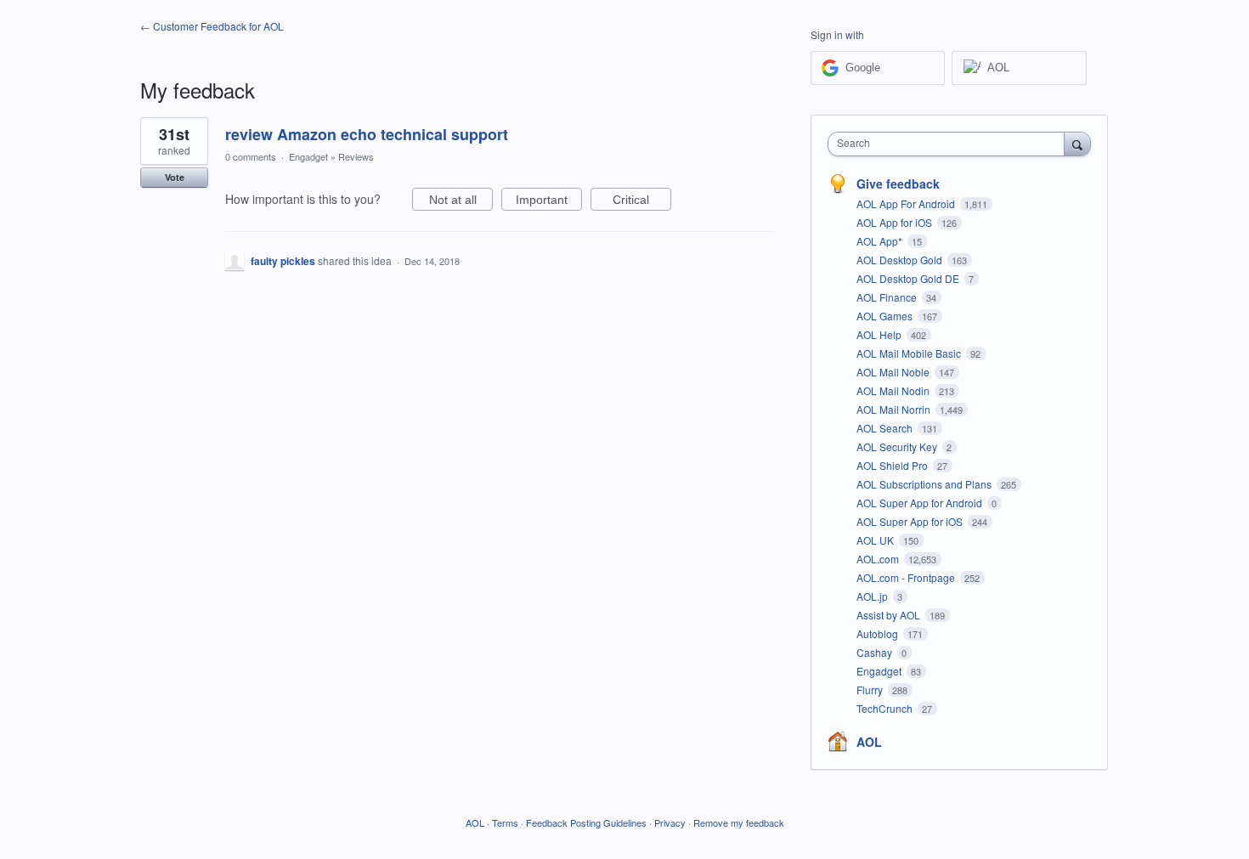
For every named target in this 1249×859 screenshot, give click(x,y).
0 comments (250, 156)
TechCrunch (885, 708)
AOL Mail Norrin (894, 409)
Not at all (461, 202)
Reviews (356, 156)
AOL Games (885, 315)
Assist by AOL (889, 615)
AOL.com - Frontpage (907, 577)
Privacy (670, 822)
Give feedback (898, 183)
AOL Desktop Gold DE (909, 278)
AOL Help (880, 334)
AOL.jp (873, 596)
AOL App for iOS (895, 222)
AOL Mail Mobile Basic (910, 353)
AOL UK (876, 540)
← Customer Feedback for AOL (212, 26)
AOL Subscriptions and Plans (925, 484)
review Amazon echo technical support (366, 134)
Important (549, 202)
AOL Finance (887, 297)
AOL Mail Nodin (894, 390)
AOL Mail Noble (894, 372)
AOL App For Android (907, 203)
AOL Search (885, 428)
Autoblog (878, 633)
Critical (642, 202)
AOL (869, 741)
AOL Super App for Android (920, 502)
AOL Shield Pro (893, 465)
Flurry (870, 689)
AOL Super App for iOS (910, 521)
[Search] (1077, 143)
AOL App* (880, 241)
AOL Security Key (898, 446)
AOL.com (878, 558)
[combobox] (950, 144)
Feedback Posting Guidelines (586, 822)
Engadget (308, 156)
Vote (174, 177)
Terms (505, 822)
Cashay (875, 652)
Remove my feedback (738, 822)
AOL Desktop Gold (900, 259)
